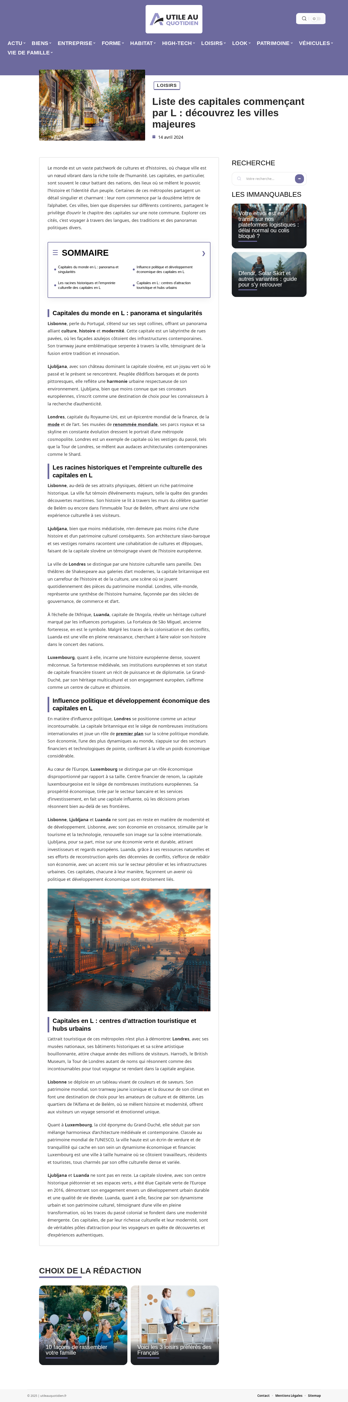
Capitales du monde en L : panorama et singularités (88, 269)
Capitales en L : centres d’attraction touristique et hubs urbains (164, 285)
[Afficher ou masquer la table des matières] (157, 253)
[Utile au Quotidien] (174, 19)
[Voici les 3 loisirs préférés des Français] (175, 1325)
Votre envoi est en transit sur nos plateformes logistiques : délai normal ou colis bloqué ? (268, 224)
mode (54, 424)
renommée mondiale (135, 424)
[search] (304, 18)
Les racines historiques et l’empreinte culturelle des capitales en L (86, 285)
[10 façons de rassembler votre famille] (83, 1325)
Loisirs (167, 85)
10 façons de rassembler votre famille (76, 1350)
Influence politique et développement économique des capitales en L (164, 269)
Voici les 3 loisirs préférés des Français (174, 1350)
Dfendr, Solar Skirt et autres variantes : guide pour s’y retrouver (267, 279)
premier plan (129, 733)
